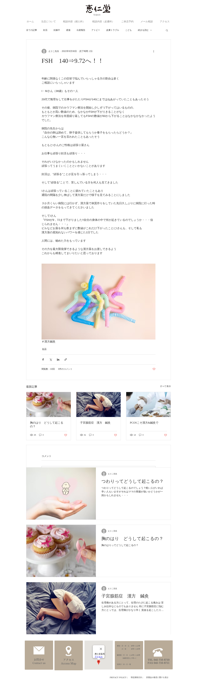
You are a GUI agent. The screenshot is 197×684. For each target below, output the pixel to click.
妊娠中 (57, 30)
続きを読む (143, 30)
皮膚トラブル (112, 30)
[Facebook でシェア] (43, 359)
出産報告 (81, 30)
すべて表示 (165, 386)
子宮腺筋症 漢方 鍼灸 (95, 422)
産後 (68, 30)
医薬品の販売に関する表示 (157, 677)
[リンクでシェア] (65, 359)
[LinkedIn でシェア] (58, 359)
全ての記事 (31, 30)
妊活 (45, 30)
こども (128, 30)
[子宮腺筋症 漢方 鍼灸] (98, 404)
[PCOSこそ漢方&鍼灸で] (148, 404)
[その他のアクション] (153, 51)
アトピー (95, 30)
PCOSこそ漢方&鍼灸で (144, 422)
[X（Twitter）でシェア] (50, 359)
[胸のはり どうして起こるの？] (48, 404)
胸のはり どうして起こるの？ (46, 424)
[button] (166, 30)
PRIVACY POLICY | (119, 677)
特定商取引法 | (137, 677)
